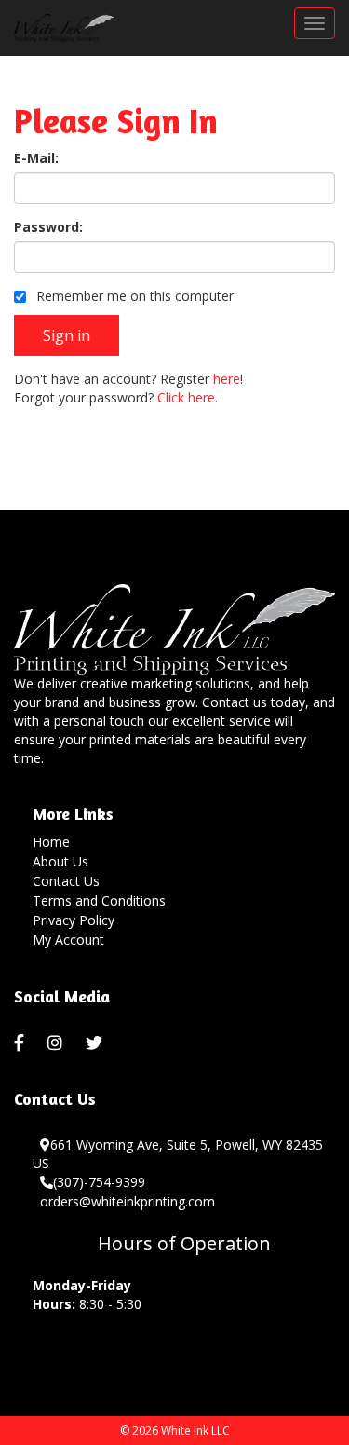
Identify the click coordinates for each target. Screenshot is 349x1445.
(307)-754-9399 (99, 1182)
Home (51, 842)
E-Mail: (36, 158)
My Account (68, 939)
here (226, 379)
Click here (186, 397)
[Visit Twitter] (96, 1043)
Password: (48, 227)
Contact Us (66, 881)
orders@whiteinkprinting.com (127, 1201)
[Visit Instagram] (57, 1043)
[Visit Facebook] (21, 1043)
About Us (60, 861)
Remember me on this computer (133, 296)
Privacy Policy (73, 920)
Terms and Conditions (99, 900)
